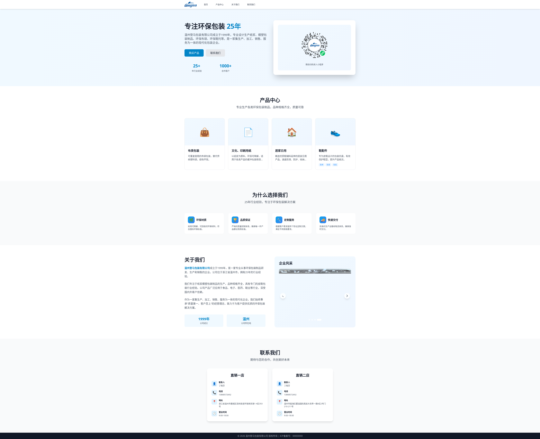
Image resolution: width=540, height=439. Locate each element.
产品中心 (220, 4)
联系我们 (251, 4)
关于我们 (235, 4)
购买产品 (194, 53)
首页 (206, 4)
